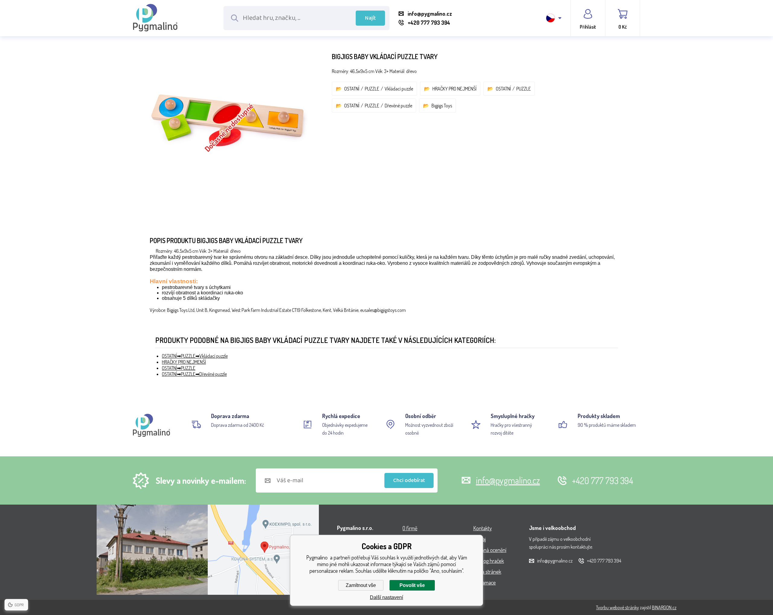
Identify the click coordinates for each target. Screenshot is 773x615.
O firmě (410, 528)
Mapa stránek (487, 571)
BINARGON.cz (664, 607)
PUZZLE (372, 89)
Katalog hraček (488, 560)
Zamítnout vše (361, 585)
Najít (370, 18)
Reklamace (484, 582)
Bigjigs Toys (441, 106)
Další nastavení (386, 597)
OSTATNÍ (351, 89)
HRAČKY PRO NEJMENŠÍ (454, 89)
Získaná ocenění (489, 550)
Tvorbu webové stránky (617, 607)
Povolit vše (412, 585)
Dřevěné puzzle (398, 106)
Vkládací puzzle (399, 89)
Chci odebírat (409, 480)
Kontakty (482, 528)
